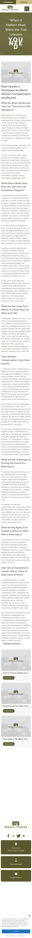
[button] (29, 915)
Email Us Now (16, 878)
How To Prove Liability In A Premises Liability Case (15, 673)
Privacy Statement (21, 935)
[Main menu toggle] (26, 8)
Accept (16, 931)
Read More (9, 678)
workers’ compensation (12, 178)
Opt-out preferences (11, 935)
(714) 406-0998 (16, 864)
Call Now (24, 2)
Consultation (8, 2)
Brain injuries (5, 115)
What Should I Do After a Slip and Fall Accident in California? (16, 706)
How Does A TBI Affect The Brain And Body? (15, 739)
